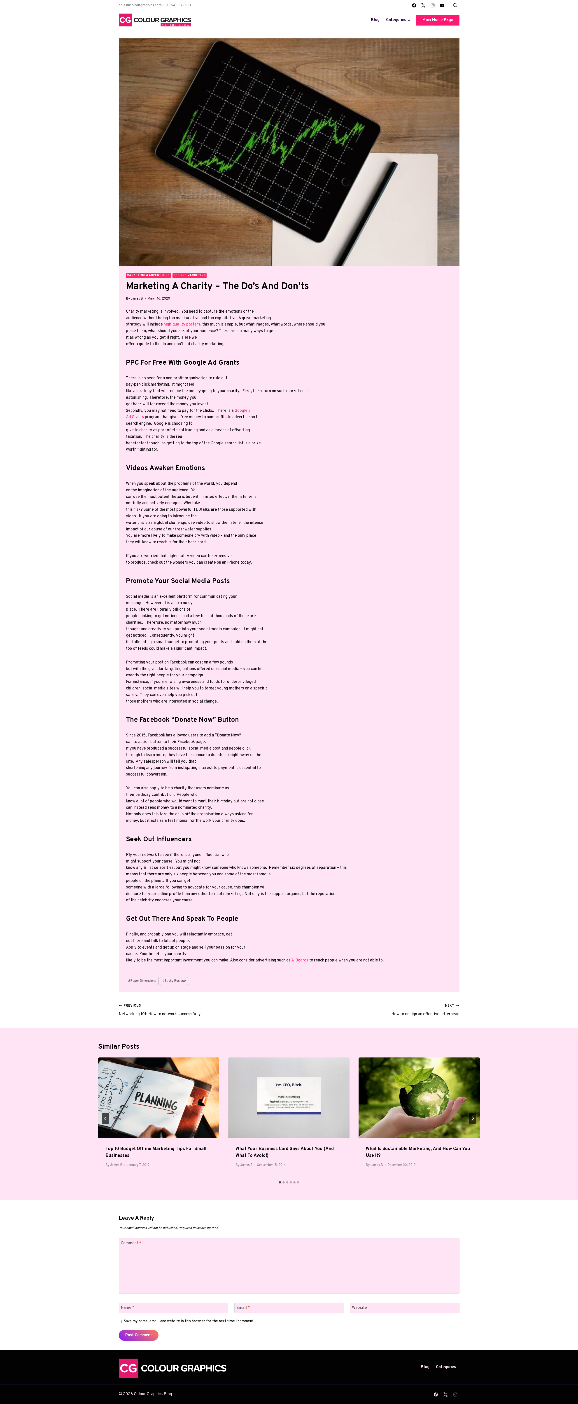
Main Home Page (437, 20)
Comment (131, 1243)
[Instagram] (433, 5)
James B (137, 299)
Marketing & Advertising (148, 275)
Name (128, 1308)
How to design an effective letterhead (425, 1010)
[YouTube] (442, 5)
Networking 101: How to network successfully (160, 1010)
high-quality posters (182, 324)
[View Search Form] (455, 5)
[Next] (472, 1118)
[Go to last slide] (105, 1118)
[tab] (280, 1182)
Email (243, 1308)
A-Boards (299, 960)
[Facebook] (414, 5)
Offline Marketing (189, 275)
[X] (423, 5)
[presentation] (158, 1097)
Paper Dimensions (142, 981)
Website (359, 1308)
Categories (446, 1367)
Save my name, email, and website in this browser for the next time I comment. (189, 1321)
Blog (375, 20)
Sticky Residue (174, 981)
